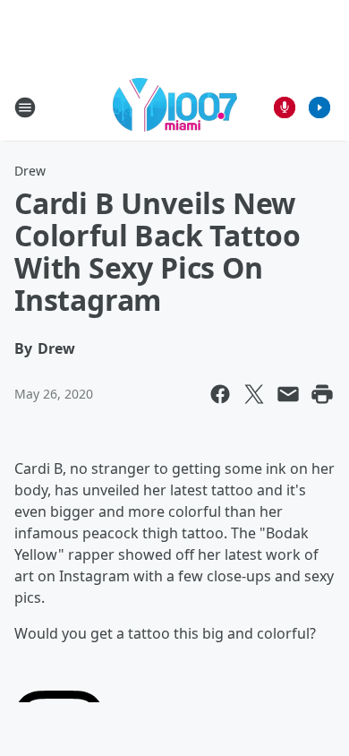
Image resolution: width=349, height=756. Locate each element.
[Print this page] (322, 394)
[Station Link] (175, 107)
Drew (30, 170)
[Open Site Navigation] (25, 107)
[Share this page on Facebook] (220, 394)
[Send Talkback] (284, 107)
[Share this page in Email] (288, 394)
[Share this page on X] (254, 394)
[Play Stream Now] (319, 107)
